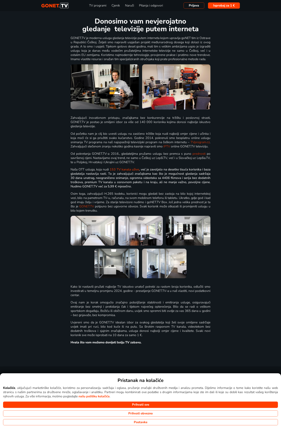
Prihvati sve (140, 405)
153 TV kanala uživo (124, 169)
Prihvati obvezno (140, 413)
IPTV (166, 146)
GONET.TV (86, 206)
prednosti (199, 154)
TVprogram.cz (200, 142)
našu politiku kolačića (94, 396)
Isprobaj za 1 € (224, 5)
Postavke (140, 422)
